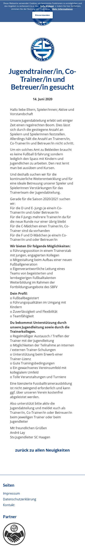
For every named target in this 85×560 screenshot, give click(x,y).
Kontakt (9, 505)
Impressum (11, 493)
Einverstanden (42, 15)
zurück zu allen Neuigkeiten (42, 450)
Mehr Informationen (62, 9)
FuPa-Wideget (47, 6)
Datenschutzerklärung (19, 499)
